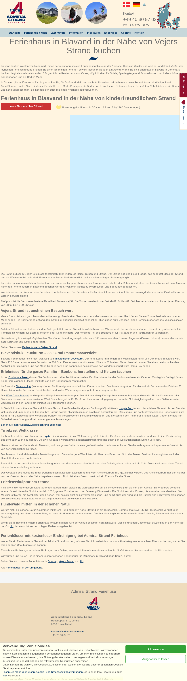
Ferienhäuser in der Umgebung (24, 567)
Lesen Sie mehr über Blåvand (26, 106)
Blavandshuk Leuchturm (69, 358)
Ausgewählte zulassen (155, 659)
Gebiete (126, 32)
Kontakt (139, 32)
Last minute (58, 32)
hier (5, 675)
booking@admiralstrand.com (67, 631)
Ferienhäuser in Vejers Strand (39, 347)
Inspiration (94, 32)
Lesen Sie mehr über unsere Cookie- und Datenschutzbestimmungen (43, 671)
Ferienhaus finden (35, 32)
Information (76, 32)
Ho (11, 526)
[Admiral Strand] (16, 12)
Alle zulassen (156, 649)
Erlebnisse (110, 32)
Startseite (14, 32)
